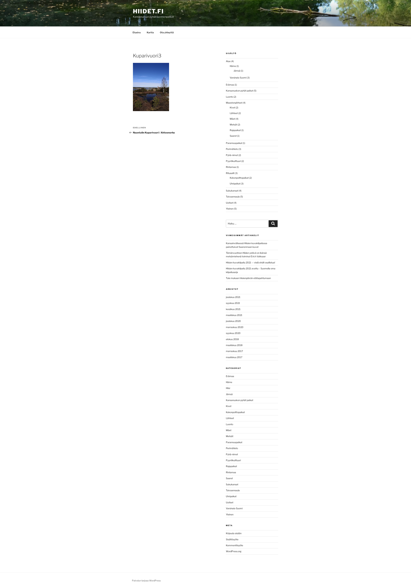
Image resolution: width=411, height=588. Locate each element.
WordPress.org (233, 551)
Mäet (232, 118)
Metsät (233, 124)
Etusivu (137, 32)
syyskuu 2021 (233, 303)
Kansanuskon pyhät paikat (239, 90)
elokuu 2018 (232, 339)
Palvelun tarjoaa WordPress (146, 580)
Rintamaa (231, 167)
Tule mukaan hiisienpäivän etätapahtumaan (248, 278)
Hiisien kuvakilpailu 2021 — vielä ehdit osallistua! (250, 262)
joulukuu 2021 (233, 297)
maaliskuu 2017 (234, 357)
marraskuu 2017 (234, 351)
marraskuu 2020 (234, 327)
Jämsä (237, 70)
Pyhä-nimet (232, 155)
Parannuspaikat (234, 143)
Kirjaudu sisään (233, 533)
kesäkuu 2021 (233, 309)
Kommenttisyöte (234, 545)
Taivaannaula (233, 196)
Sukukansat (232, 190)
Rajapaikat (235, 130)
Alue (228, 61)
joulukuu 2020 (233, 321)
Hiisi (228, 388)
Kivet (232, 107)
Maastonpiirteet (234, 102)
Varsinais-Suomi (238, 77)
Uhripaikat (235, 183)
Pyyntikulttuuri (233, 161)
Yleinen (229, 208)
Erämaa (230, 84)
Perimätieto (232, 149)
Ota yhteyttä (167, 32)
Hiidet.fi (148, 11)
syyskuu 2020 (233, 333)
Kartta (150, 32)
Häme (233, 66)
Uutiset (229, 202)
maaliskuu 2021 (234, 315)
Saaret (233, 135)
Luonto (229, 96)
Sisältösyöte (232, 539)
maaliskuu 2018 (234, 345)
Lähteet (234, 113)
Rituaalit (230, 173)
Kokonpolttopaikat (239, 177)
